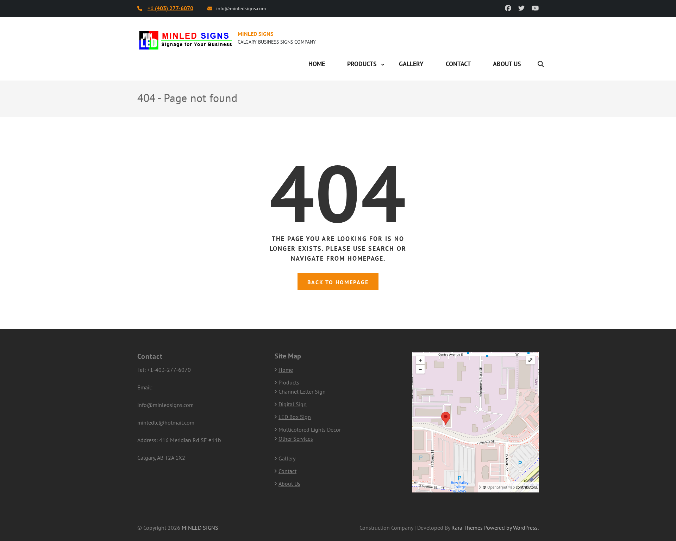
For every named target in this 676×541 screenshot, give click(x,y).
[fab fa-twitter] (521, 8)
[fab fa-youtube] (535, 8)
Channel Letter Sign (302, 391)
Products (362, 64)
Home (316, 64)
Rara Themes (467, 527)
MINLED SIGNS (255, 33)
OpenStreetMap (501, 487)
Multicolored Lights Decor (309, 429)
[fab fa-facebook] (508, 8)
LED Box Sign (294, 416)
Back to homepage (338, 282)
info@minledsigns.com (241, 8)
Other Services (295, 438)
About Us (507, 64)
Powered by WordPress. (511, 527)
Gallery (411, 64)
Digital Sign (292, 404)
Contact (458, 64)
